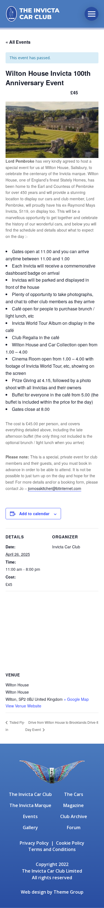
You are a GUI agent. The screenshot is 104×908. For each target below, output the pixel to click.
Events (30, 816)
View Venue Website (23, 706)
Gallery (30, 827)
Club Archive (73, 816)
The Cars (73, 794)
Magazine (73, 805)
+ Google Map (76, 699)
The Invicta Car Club (30, 794)
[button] (91, 14)
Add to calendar (34, 513)
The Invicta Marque (30, 805)
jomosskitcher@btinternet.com (54, 488)
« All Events (18, 42)
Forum (73, 827)
